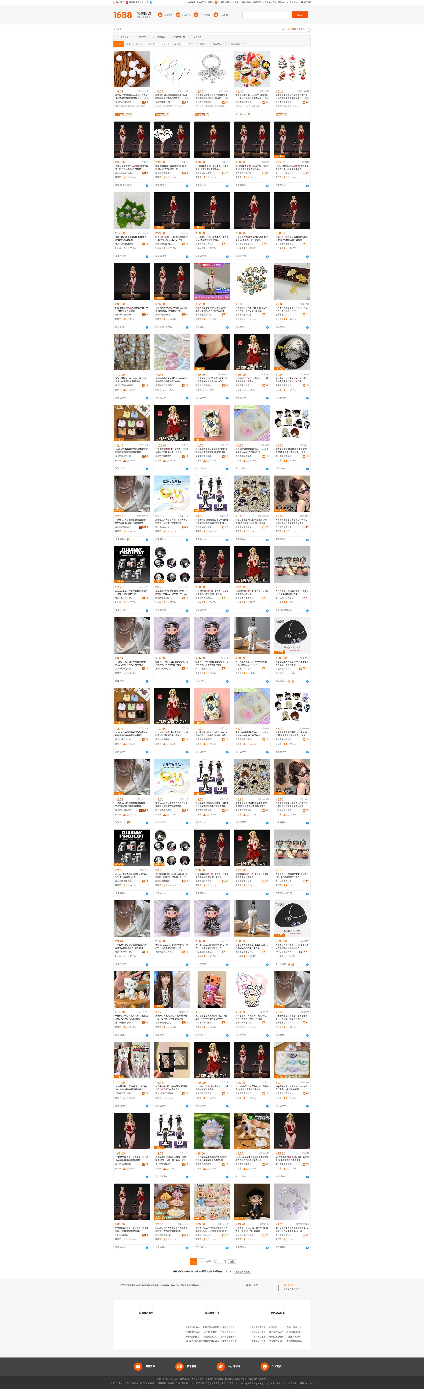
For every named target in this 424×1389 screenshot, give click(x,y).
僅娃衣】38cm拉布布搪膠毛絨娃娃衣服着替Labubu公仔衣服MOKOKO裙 (211, 1229)
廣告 (147, 98)
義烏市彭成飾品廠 (203, 102)
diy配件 (158, 106)
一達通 (301, 1383)
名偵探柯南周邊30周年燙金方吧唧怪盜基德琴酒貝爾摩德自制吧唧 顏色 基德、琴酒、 (211, 451)
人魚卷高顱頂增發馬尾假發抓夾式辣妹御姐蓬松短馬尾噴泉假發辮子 (291, 521)
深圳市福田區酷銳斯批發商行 (204, 1023)
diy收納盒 (255, 106)
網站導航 (263, 1379)
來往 (278, 1383)
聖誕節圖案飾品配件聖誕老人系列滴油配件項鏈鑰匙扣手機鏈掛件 (291, 96)
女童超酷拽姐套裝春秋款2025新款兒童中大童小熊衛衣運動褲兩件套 (131, 1088)
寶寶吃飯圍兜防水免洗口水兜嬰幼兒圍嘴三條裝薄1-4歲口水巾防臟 (251, 1017)
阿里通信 (252, 1383)
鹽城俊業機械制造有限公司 (281, 1341)
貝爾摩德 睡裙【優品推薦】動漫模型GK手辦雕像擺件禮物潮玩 (252, 238)
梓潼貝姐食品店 (193, 1332)
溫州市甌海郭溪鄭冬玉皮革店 (264, 1327)
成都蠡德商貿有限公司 (279, 1337)
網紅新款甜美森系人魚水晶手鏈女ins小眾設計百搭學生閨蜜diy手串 (292, 1229)
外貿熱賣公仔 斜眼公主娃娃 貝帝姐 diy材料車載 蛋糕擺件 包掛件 (292, 592)
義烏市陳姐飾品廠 (243, 315)
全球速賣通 (161, 1383)
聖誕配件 (296, 106)
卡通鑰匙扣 (200, 106)
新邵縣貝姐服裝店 (211, 1341)
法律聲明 (209, 1379)
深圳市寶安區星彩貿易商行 (164, 1164)
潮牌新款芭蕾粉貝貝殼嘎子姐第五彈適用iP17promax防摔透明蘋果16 (211, 1017)
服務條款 (219, 1379)
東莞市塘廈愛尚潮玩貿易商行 (204, 315)
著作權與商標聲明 (195, 1379)
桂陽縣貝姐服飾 (228, 1327)
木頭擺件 (273, 1327)
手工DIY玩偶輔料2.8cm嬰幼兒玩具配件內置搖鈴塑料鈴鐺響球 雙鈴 (131, 96)
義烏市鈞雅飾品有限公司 (164, 1023)
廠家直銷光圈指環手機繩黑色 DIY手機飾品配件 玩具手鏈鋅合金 (171, 96)
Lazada (309, 1383)
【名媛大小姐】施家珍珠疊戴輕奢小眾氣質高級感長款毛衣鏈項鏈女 (131, 521)
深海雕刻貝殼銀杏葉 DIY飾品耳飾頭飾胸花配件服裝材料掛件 (292, 309)
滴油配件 (288, 106)
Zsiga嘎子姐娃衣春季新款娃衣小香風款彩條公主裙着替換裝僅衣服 (171, 1229)
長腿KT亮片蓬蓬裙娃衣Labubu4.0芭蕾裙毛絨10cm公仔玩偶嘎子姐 (252, 450)
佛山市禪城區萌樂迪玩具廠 (204, 173)
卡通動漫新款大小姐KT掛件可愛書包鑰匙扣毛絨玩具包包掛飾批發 (131, 1017)
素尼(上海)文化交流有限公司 (299, 1327)
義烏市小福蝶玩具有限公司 (245, 456)
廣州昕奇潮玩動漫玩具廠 (164, 315)
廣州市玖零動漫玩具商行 (124, 315)
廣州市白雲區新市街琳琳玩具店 (164, 456)
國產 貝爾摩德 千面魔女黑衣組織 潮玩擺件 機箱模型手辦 (171, 167)
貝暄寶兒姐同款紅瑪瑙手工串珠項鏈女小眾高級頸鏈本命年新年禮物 (211, 380)
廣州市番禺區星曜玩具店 (285, 244)
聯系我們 (253, 1379)
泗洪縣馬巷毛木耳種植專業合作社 (266, 1337)
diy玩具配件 (141, 106)
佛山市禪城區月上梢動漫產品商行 (245, 385)
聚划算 (185, 1383)
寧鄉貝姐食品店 (210, 1337)
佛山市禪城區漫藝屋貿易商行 (204, 527)
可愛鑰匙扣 (221, 106)
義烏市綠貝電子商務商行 (124, 598)
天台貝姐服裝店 (210, 1332)
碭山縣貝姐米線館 (194, 1341)
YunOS (242, 1383)
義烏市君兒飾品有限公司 (124, 102)
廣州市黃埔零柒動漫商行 (204, 598)
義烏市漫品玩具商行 (124, 173)
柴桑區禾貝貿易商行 (164, 385)
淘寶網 (171, 1383)
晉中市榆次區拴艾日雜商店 (281, 1332)
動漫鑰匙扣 (211, 106)
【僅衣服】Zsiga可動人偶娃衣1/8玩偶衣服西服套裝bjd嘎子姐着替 (252, 1229)
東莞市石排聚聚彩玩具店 (245, 244)
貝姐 (256, 1285)
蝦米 (223, 1383)
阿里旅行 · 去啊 (203, 1383)
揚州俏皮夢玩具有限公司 (164, 669)
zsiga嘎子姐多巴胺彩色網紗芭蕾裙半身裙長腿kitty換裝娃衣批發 (291, 1088)
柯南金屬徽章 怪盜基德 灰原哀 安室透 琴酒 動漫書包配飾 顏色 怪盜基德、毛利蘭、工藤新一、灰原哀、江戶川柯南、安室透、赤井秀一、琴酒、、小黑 (251, 522)
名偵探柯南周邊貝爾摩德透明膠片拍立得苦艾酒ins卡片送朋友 (171, 1088)
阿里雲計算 (232, 1383)
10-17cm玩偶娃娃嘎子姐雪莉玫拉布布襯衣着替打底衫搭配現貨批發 (131, 450)
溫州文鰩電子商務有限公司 (204, 456)
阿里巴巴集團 (116, 1383)
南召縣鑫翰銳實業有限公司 (263, 1341)
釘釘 (284, 1383)
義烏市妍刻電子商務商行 (285, 102)
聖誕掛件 (280, 106)
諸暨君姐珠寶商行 (284, 669)
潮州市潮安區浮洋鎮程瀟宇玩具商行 (204, 1093)
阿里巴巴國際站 (131, 1383)
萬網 (260, 1383)
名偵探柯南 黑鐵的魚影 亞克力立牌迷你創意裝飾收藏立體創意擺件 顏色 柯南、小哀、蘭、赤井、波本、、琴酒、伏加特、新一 (211, 522)
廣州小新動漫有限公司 (164, 244)
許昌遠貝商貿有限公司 (285, 527)
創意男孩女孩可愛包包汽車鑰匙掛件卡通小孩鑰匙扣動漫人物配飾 (211, 96)
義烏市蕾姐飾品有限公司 (285, 1235)
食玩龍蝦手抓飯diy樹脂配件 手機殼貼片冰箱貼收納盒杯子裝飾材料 (252, 96)
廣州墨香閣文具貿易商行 (204, 244)
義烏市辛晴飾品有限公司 (285, 1023)
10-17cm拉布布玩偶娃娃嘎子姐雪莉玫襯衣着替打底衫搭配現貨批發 (252, 1159)
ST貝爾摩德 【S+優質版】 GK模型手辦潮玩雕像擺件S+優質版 (171, 450)
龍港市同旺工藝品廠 (164, 1093)
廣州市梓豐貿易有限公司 (164, 173)
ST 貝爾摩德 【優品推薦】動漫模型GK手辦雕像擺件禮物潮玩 (212, 167)
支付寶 (271, 1383)
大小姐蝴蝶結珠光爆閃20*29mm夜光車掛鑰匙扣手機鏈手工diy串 (171, 380)
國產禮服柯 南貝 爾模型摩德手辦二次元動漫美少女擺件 (131, 309)
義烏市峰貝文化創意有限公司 (124, 456)
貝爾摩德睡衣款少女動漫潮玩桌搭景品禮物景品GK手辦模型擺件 (211, 309)
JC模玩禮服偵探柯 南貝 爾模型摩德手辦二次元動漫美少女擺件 (131, 167)
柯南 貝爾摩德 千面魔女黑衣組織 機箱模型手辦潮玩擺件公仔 (171, 309)
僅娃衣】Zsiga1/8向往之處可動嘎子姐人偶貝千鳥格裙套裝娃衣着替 (171, 663)
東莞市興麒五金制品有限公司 (164, 102)
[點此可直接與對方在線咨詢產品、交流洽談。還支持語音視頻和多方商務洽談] (147, 185)
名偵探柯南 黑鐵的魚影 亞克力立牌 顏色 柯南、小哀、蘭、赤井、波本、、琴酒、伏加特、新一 (171, 1159)
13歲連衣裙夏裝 (293, 1337)
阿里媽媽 (215, 1383)
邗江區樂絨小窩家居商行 (204, 669)
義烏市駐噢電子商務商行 (124, 669)
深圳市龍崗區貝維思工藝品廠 (124, 1023)
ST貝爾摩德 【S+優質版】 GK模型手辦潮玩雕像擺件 (252, 380)
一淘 (192, 1383)
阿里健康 (292, 1383)
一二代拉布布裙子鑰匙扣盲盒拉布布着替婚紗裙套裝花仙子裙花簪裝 (211, 1159)
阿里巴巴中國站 (147, 1383)
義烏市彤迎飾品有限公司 (124, 527)
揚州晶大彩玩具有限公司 (204, 1235)
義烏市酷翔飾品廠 (243, 102)
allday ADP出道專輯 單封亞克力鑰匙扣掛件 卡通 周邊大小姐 (131, 592)
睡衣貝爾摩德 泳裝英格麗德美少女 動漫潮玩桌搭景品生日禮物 (171, 238)
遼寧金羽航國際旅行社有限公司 (265, 1332)
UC (265, 1383)
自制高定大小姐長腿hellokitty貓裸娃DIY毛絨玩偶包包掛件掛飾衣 (252, 663)
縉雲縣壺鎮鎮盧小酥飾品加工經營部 (164, 598)
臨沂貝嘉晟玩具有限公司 (164, 527)
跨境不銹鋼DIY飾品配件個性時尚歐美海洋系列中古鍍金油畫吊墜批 (251, 309)
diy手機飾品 (167, 106)
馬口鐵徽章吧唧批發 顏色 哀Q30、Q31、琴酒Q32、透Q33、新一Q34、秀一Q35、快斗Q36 (171, 592)
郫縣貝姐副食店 (193, 1337)
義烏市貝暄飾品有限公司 (204, 385)
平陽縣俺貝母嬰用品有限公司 (245, 1023)
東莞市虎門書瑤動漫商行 (245, 173)
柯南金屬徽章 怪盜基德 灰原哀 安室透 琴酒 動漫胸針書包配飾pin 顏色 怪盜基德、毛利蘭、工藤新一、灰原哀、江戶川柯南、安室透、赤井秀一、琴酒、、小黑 (292, 451)
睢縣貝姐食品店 (193, 1327)
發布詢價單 (288, 1285)
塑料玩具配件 (121, 106)
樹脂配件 (239, 106)
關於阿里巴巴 (241, 1379)
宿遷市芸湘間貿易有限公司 (285, 385)
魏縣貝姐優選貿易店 (229, 1337)
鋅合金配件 (179, 106)
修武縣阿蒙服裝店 (294, 1341)
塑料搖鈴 (132, 106)
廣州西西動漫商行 (284, 173)
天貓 (178, 1383)
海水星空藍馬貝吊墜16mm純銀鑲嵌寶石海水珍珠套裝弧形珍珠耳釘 (292, 663)
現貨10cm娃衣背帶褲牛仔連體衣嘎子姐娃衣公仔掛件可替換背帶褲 (171, 521)
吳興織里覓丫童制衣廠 (124, 1093)
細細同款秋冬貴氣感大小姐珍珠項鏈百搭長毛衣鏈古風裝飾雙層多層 (171, 1017)
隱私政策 (229, 1379)
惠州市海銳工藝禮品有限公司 (245, 527)
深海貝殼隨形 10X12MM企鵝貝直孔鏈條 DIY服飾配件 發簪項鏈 (131, 380)
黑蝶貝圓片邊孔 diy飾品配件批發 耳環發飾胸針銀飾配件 (131, 238)
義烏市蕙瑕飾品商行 (124, 244)
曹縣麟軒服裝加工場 (244, 1235)
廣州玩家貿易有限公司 (285, 598)
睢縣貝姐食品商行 (211, 1327)
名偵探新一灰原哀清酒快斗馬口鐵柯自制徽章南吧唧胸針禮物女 (291, 380)
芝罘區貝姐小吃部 (229, 1341)
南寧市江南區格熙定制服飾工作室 (245, 669)
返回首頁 (230, 1271)
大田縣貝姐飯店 (228, 1332)
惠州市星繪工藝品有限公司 (285, 456)
